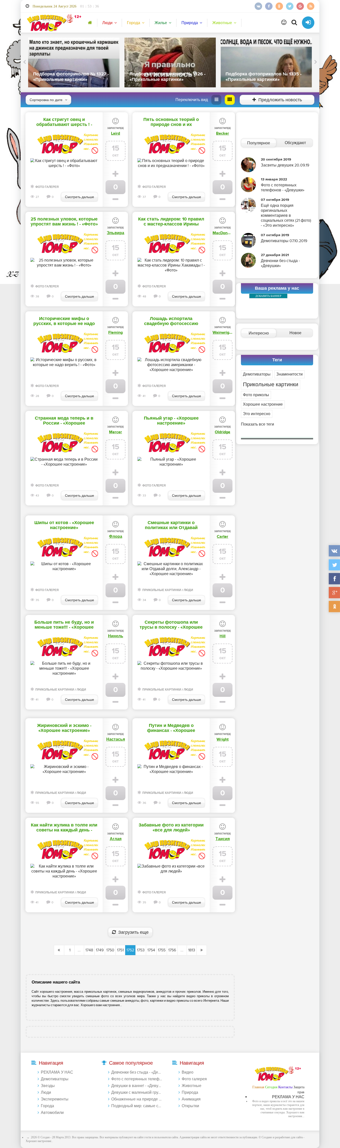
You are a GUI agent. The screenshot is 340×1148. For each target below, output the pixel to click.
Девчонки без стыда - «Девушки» (137, 1072)
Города (133, 22)
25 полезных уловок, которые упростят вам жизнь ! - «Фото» (64, 222)
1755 (162, 950)
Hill (223, 636)
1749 (100, 950)
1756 (172, 950)
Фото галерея (47, 187)
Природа (189, 22)
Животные (222, 22)
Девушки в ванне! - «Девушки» (137, 1085)
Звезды (48, 1085)
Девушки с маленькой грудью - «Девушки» (137, 1092)
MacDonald (222, 232)
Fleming (115, 332)
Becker (222, 133)
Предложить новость (280, 100)
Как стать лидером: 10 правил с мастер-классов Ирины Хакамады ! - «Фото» (171, 222)
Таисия (223, 838)
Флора (115, 536)
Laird (115, 133)
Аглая (115, 838)
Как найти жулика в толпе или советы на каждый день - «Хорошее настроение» (64, 828)
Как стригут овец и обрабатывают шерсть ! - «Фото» (64, 122)
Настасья (115, 739)
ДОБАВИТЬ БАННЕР (268, 295)
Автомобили (52, 1112)
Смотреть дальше (79, 197)
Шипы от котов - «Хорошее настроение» (64, 525)
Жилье (161, 22)
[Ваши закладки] (283, 22)
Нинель (115, 636)
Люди (107, 22)
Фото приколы (256, 394)
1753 (141, 950)
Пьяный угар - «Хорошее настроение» (171, 421)
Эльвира (115, 232)
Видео (187, 1072)
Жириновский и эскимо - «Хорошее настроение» (64, 728)
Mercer (115, 432)
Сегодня (271, 1087)
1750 (110, 950)
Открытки (190, 1105)
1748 (89, 950)
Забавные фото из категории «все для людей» (171, 828)
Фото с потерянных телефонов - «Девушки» (137, 1079)
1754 (151, 950)
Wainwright (222, 332)
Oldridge (222, 432)
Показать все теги (257, 424)
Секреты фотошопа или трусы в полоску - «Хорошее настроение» (171, 625)
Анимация (191, 1099)
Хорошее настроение (263, 404)
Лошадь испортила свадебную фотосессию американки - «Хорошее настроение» (171, 321)
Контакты (285, 1087)
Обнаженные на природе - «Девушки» (137, 1099)
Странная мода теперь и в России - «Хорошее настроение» (64, 421)
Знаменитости (289, 374)
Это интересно (256, 413)
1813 (191, 950)
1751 (120, 950)
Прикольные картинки (161, 590)
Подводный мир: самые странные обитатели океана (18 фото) (137, 1105)
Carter (222, 536)
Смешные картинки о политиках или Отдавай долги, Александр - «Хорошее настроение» (171, 525)
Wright (222, 739)
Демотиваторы (257, 374)
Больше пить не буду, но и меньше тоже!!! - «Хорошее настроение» (64, 625)
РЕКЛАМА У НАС (57, 1072)
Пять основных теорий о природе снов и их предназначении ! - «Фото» (171, 122)
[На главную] (53, 22)
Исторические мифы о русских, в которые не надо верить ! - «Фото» (64, 321)
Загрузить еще (133, 932)
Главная (258, 1087)
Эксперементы (54, 1099)
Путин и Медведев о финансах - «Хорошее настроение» (171, 728)
